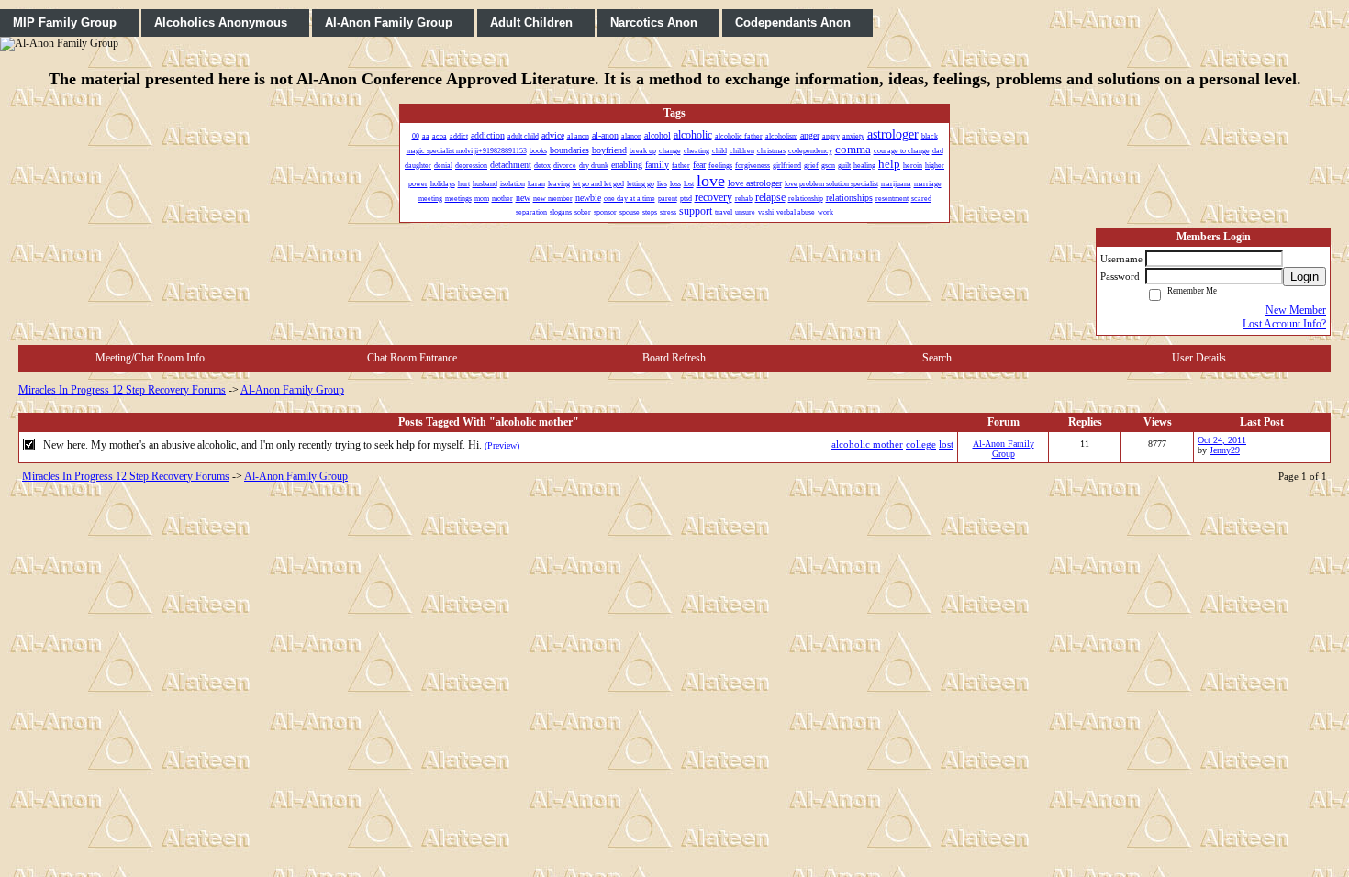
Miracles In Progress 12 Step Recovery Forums (122, 389)
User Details (1199, 357)
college (921, 444)
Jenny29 (1225, 450)
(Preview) (502, 445)
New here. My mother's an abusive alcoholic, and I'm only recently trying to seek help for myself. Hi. (262, 444)
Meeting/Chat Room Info (150, 357)
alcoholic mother (867, 444)
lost (946, 444)
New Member (1295, 310)
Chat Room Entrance (412, 357)
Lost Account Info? (1284, 323)
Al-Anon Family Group (292, 389)
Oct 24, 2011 (1222, 440)
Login (1304, 276)
